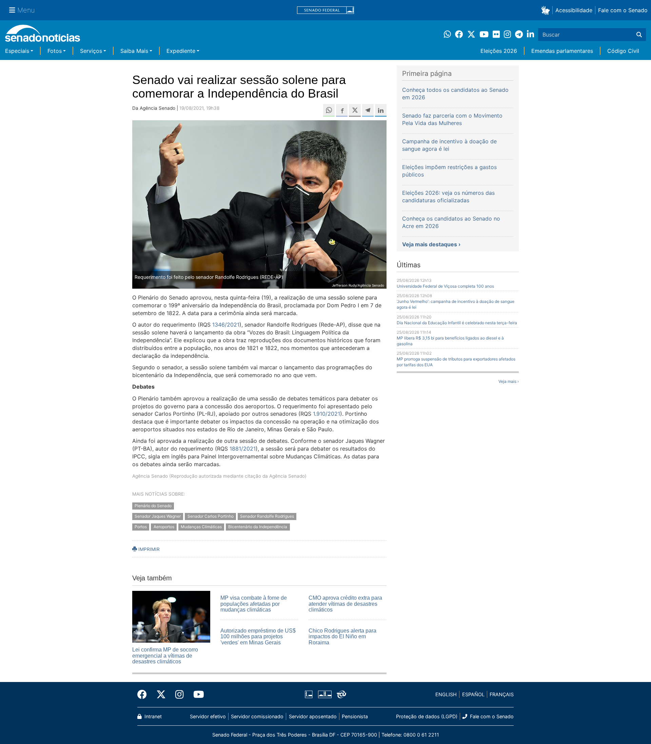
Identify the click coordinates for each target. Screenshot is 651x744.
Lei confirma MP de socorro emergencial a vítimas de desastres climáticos (165, 655)
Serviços (91, 50)
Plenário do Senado (153, 505)
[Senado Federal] (325, 10)
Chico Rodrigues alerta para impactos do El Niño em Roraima (342, 636)
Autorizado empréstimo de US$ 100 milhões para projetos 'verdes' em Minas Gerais (258, 636)
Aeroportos (164, 526)
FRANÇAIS (502, 694)
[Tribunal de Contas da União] (341, 694)
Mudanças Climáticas (201, 526)
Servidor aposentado (313, 716)
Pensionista (355, 716)
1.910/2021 (326, 413)
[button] (546, 10)
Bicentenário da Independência (257, 526)
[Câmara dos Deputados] (309, 694)
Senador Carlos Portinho (211, 516)
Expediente (180, 50)
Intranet (152, 716)
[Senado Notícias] (42, 36)
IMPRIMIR (148, 549)
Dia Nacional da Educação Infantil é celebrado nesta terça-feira (457, 322)
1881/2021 (243, 448)
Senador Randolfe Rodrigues (267, 516)
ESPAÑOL (473, 694)
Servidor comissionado (257, 716)
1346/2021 (225, 324)
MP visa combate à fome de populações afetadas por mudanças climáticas (253, 604)
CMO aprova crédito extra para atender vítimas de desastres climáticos (345, 604)
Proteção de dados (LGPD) (426, 716)
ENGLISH (446, 694)
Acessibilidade (573, 10)
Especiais (17, 50)
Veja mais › (508, 381)
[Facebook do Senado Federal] (144, 694)
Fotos (54, 50)
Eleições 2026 (498, 50)
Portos (141, 526)
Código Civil (623, 50)
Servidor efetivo (208, 716)
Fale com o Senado (623, 10)
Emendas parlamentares (562, 50)
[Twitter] (161, 694)
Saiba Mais (134, 50)
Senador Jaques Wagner (158, 516)
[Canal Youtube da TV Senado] (196, 694)
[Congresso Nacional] (325, 694)
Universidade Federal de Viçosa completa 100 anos (445, 286)
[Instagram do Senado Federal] (180, 694)
